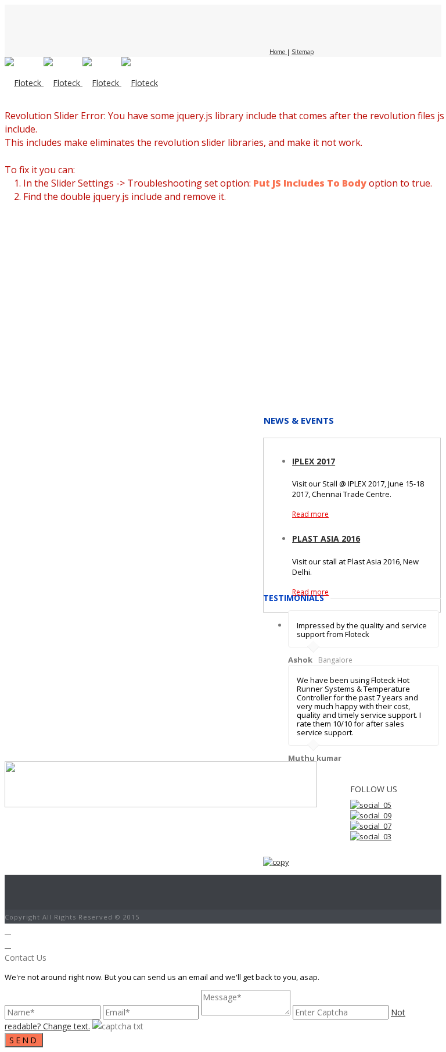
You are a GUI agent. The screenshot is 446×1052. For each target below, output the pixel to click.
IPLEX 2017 (313, 461)
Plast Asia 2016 (326, 538)
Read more (310, 514)
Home (278, 52)
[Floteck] (81, 82)
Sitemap (303, 52)
